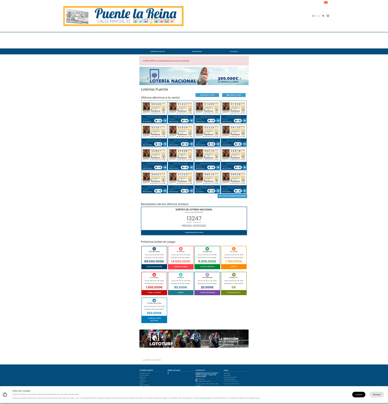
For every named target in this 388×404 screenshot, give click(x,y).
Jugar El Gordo (181, 267)
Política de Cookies (229, 379)
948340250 (201, 379)
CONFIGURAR (205, 398)
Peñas (141, 383)
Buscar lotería (208, 95)
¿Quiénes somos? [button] (157, 51)
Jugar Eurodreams (207, 292)
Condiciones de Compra (231, 381)
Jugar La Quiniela (154, 292)
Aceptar (358, 394)
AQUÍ (258, 398)
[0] (324, 16)
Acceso (317, 16)
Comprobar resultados (194, 232)
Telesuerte (227, 373)
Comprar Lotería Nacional (154, 319)
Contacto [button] (234, 51)
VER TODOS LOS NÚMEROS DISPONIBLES (232, 196)
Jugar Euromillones (154, 267)
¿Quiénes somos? (145, 373)
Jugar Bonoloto (234, 292)
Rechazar (377, 394)
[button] (147, 78)
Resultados (143, 377)
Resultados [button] (197, 51)
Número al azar (234, 95)
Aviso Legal (227, 375)
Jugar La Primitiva (207, 267)
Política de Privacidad (230, 377)
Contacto (142, 379)
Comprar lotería (144, 375)
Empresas (143, 381)
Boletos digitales (144, 385)
